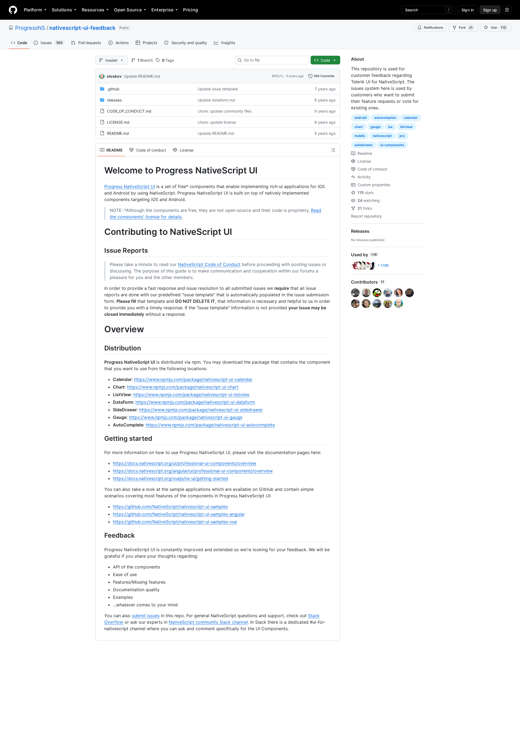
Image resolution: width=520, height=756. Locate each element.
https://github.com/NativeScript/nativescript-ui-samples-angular (179, 514)
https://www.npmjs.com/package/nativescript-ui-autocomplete (210, 425)
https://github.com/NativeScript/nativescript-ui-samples (170, 506)
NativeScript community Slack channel (208, 622)
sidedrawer (364, 145)
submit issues (146, 615)
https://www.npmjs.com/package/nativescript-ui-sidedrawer (201, 409)
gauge (375, 127)
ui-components (392, 145)
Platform (33, 9)
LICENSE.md (118, 122)
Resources (93, 9)
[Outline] (333, 150)
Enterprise (162, 9)
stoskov (114, 76)
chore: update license (217, 122)
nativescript (382, 136)
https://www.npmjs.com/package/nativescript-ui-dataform (195, 402)
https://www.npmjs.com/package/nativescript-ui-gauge (185, 417)
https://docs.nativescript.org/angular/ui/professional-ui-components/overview (193, 471)
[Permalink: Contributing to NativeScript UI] (100, 232)
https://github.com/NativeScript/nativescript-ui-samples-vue (175, 521)
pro (402, 136)
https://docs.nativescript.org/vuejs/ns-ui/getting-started (170, 478)
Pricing (190, 9)
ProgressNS (30, 28)
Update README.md (142, 76)
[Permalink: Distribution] (100, 348)
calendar (411, 118)
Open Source (128, 9)
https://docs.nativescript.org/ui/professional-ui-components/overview (184, 463)
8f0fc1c (278, 76)
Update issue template (218, 89)
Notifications (433, 27)
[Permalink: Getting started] (100, 438)
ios (390, 127)
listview (406, 127)
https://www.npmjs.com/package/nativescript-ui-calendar (193, 379)
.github (113, 89)
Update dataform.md (216, 100)
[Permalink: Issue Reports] (100, 250)
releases (114, 100)
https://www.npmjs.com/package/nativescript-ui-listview (191, 394)
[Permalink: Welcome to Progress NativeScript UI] (100, 170)
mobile (360, 136)
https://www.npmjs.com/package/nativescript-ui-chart (183, 387)
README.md (118, 133)
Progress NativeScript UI (129, 186)
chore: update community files (224, 111)
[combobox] (274, 60)
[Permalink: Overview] (100, 329)
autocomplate (385, 118)
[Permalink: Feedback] (100, 535)
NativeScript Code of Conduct (209, 264)
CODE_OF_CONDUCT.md (129, 111)
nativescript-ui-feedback (82, 28)
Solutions (62, 9)
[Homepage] (13, 9)
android (361, 118)
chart (359, 127)
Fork (466, 27)
